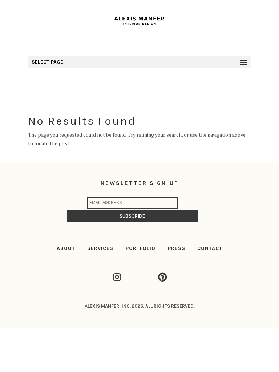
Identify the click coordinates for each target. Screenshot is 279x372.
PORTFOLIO (140, 248)
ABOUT (66, 248)
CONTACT (209, 248)
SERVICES (100, 248)
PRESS (176, 248)
